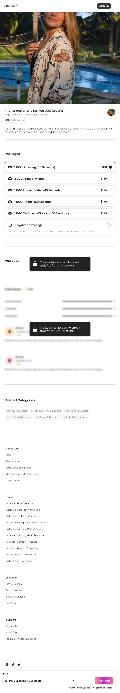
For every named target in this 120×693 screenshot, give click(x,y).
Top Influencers (14, 590)
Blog (8, 455)
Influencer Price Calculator (20, 503)
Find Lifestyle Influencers (75, 417)
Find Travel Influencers (76, 411)
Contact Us (12, 626)
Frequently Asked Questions (21, 638)
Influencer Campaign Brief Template (25, 535)
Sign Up (104, 5)
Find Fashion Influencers (18, 417)
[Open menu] (116, 6)
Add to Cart (104, 681)
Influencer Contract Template (21, 541)
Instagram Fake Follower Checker (23, 509)
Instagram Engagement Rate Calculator (27, 522)
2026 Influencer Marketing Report (23, 474)
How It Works (13, 632)
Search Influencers (15, 596)
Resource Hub (13, 461)
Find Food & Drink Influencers (46, 411)
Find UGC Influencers (16, 411)
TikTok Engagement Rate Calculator (25, 529)
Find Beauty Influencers (46, 417)
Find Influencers (14, 584)
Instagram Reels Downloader (21, 554)
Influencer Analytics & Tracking (22, 548)
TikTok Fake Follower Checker (21, 516)
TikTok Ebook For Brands (19, 467)
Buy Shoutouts (14, 603)
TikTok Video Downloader (19, 561)
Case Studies (13, 480)
